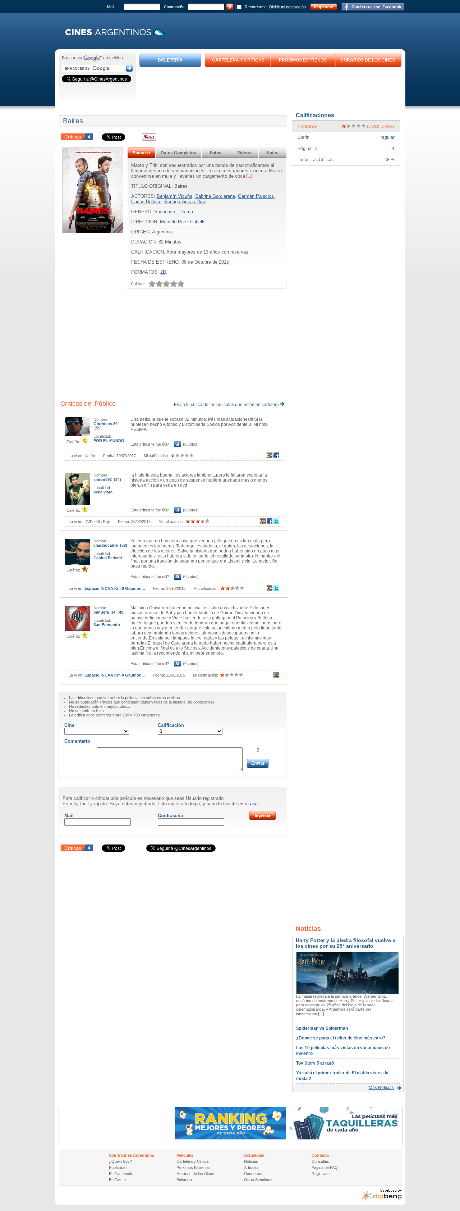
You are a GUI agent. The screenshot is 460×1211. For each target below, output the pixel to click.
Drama (186, 211)
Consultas (320, 1161)
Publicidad (117, 1167)
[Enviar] (258, 763)
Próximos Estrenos (193, 1167)
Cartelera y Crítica (192, 1161)
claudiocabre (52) (110, 545)
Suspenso (164, 211)
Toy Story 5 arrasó (315, 1063)
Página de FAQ (325, 1167)
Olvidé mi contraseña (287, 7)
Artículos (251, 1167)
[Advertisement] (270, 87)
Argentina (162, 232)
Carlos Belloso (146, 201)
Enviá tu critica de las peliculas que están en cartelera (227, 404)
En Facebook (120, 1173)
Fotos (215, 152)
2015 (224, 262)
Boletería (184, 1180)
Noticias (251, 1161)
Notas (272, 152)
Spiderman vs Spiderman (322, 1028)
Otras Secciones (258, 1180)
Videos (244, 152)
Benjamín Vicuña (174, 196)
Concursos (253, 1173)
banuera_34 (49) (109, 612)
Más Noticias (381, 1087)
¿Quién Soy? (120, 1161)
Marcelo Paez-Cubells (183, 221)
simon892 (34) (107, 479)
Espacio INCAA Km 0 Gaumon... (114, 588)
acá (254, 803)
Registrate (323, 7)
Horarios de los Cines (195, 1173)
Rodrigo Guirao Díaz (185, 201)
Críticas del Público (88, 403)
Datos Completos (178, 152)
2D (163, 272)
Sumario (141, 152)
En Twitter (117, 1180)
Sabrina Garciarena (215, 196)
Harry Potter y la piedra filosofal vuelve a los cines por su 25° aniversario (345, 943)
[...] (248, 176)
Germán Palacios (256, 196)
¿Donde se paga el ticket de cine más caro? (340, 1038)
